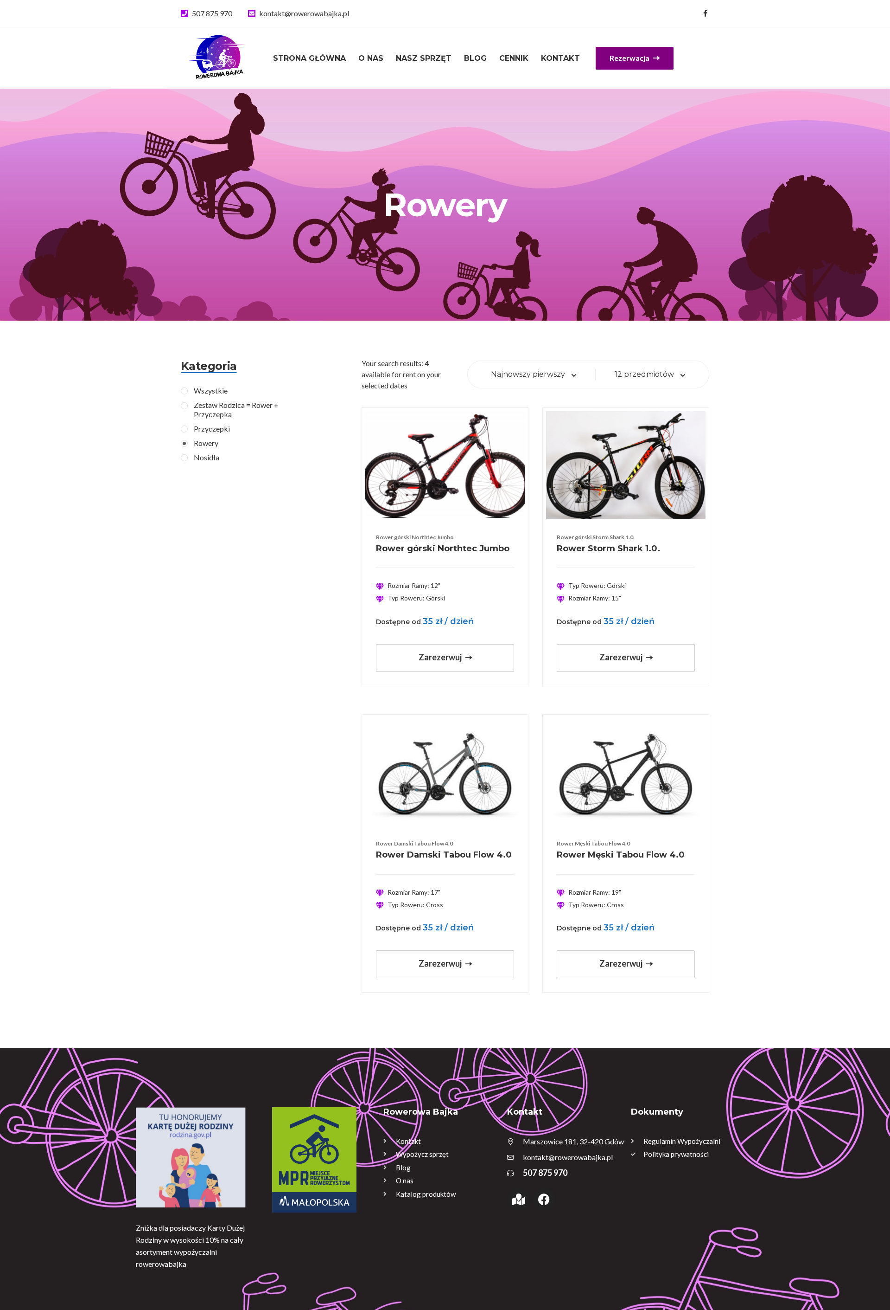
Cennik (513, 58)
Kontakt (560, 58)
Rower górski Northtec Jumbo (442, 548)
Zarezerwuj (441, 657)
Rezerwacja (630, 57)
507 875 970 (212, 13)
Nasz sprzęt (423, 58)
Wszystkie (211, 390)
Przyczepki (212, 428)
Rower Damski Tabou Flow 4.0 (444, 855)
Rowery (206, 443)
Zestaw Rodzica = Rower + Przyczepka (236, 409)
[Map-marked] (518, 1199)
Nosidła (206, 457)
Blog (475, 58)
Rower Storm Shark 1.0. (608, 548)
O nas (370, 58)
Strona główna (309, 58)
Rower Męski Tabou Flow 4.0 (621, 855)
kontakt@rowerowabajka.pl (304, 13)
